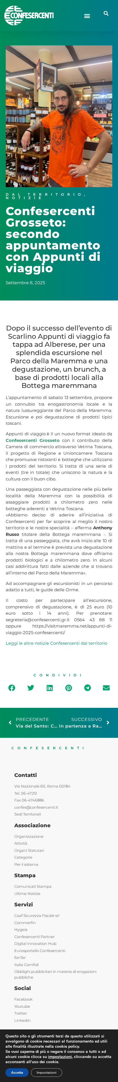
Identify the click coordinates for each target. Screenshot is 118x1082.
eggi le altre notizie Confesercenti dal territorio (57, 643)
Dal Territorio (45, 194)
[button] (87, 15)
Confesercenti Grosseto (33, 440)
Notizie (25, 198)
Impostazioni (46, 1072)
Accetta (17, 1072)
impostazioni (60, 1056)
